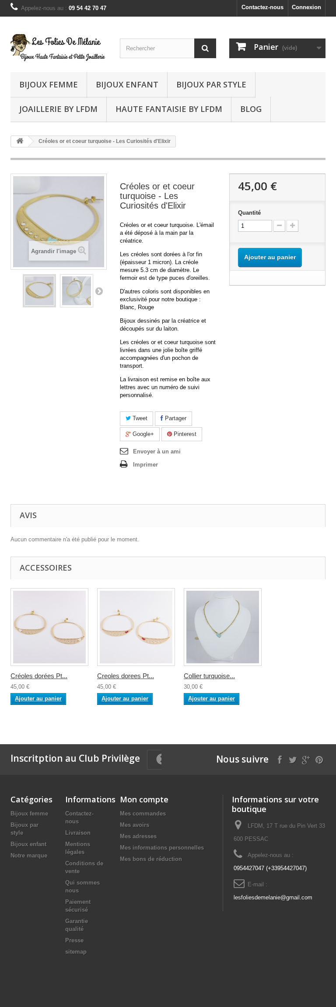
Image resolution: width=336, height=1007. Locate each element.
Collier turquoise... (209, 675)
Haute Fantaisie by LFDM (169, 109)
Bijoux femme (48, 84)
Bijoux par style (211, 84)
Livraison (78, 832)
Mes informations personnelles (162, 847)
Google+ (142, 434)
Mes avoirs (134, 825)
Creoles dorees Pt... (125, 675)
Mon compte (144, 799)
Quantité (249, 212)
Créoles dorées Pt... (38, 675)
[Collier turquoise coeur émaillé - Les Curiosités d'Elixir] (223, 627)
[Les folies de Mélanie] (58, 47)
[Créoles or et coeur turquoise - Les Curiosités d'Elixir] (39, 291)
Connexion (306, 7)
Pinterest (184, 434)
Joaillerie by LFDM (58, 109)
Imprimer (145, 464)
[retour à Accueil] (19, 141)
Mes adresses (138, 836)
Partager (174, 418)
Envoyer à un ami (157, 451)
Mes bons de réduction (151, 859)
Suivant (98, 290)
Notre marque (28, 855)
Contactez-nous (263, 7)
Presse (74, 940)
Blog (251, 109)
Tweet (139, 418)
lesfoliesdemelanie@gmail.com (273, 897)
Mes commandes (143, 813)
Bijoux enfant (127, 84)
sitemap (76, 951)
